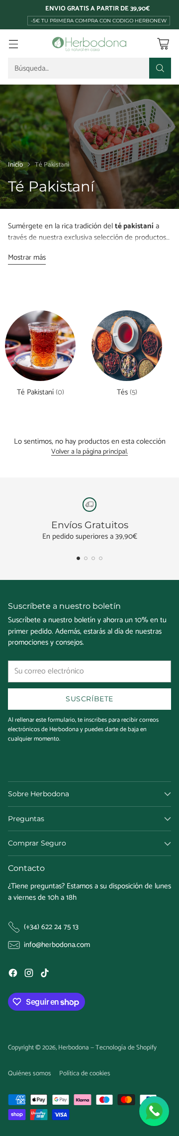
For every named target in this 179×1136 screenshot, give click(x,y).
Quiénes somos (29, 1073)
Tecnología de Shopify (126, 1047)
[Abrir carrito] (163, 43)
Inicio (15, 164)
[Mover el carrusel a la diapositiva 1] (78, 558)
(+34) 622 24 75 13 (51, 927)
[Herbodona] (89, 43)
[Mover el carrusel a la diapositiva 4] (100, 558)
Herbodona (73, 1047)
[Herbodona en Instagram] (29, 975)
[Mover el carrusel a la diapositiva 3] (93, 558)
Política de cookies (84, 1073)
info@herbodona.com (57, 945)
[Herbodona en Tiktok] (45, 975)
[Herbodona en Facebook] (13, 975)
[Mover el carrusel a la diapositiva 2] (86, 558)
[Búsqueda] (160, 68)
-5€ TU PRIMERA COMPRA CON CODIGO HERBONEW (99, 20)
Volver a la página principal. (89, 452)
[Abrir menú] (13, 43)
